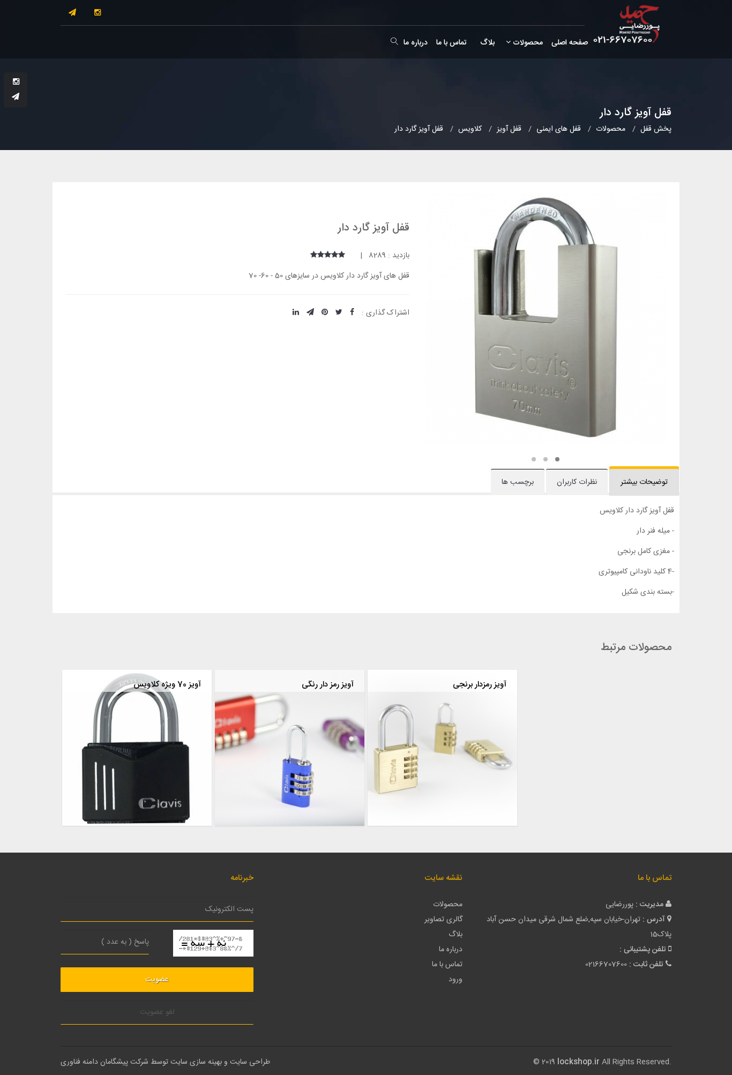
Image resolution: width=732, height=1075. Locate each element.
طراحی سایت (250, 1062)
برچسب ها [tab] (518, 482)
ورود (455, 979)
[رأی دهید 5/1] (341, 255)
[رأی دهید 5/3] (327, 255)
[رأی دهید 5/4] (320, 255)
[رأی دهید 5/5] (313, 255)
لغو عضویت (157, 1012)
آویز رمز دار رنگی (328, 684)
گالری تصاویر (443, 919)
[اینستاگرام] (97, 13)
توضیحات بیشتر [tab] (644, 482)
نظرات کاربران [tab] (577, 482)
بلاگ (486, 42)
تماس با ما (451, 42)
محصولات (527, 42)
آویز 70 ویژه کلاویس (167, 684)
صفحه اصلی (569, 42)
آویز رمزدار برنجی (479, 684)
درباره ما (416, 42)
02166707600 (606, 964)
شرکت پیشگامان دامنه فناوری (104, 1062)
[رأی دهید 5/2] (334, 255)
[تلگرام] (72, 13)
